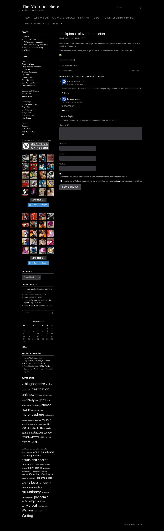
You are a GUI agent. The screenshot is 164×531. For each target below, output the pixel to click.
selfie (25, 501)
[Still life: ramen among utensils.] (25, 158)
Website (62, 164)
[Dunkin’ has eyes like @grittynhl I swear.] (33, 183)
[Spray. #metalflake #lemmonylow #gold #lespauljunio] (25, 241)
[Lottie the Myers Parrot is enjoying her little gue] (50, 158)
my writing (31, 424)
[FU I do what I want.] (50, 192)
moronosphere (33, 414)
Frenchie (44, 471)
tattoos (73, 66)
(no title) (27, 297)
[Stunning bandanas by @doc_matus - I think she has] (25, 183)
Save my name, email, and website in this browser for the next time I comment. (93, 177)
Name (62, 144)
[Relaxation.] (25, 166)
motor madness (27, 421)
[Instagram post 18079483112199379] (25, 224)
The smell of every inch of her (118, 18)
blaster (24, 456)
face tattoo (46, 468)
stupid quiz (28, 432)
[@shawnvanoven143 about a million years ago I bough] (33, 166)
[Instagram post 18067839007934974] (42, 250)
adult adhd (43, 449)
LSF (40, 483)
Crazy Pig (26, 107)
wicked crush (38, 511)
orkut (36, 424)
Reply (66, 93)
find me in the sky (31, 305)
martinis (47, 483)
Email (62, 154)
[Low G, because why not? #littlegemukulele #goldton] (50, 224)
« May (24, 347)
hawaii (29, 406)
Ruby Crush (26, 112)
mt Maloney (31, 492)
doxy (31, 467)
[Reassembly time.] (42, 241)
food (36, 400)
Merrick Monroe (28, 85)
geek (43, 400)
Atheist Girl (26, 94)
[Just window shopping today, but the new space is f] (33, 175)
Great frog (34, 474)
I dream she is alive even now (36, 289)
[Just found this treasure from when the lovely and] (50, 183)
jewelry (26, 409)
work (24, 441)
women (48, 437)
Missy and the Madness (31, 67)
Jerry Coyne (27, 96)
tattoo (43, 501)
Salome (25, 126)
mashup (40, 410)
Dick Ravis (26, 129)
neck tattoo (45, 492)
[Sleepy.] (33, 158)
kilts (32, 410)
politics (47, 424)
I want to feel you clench (40, 361)
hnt (33, 406)
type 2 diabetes (43, 506)
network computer (27, 497)
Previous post (67, 71)
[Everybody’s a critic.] (42, 158)
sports (48, 428)
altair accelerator (27, 452)
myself (24, 424)
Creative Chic (27, 77)
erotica (24, 400)
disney (39, 395)
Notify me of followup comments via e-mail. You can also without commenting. (102, 181)
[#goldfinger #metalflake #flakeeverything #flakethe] (50, 250)
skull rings (38, 427)
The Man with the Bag (88, 18)
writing (32, 441)
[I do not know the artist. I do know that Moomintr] (25, 192)
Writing (58, 25)
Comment (64, 125)
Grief (44, 474)
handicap (50, 474)
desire (42, 464)
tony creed (29, 505)
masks (24, 487)
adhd (37, 449)
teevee (48, 432)
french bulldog (36, 471)
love (35, 410)
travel (35, 437)
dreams (45, 395)
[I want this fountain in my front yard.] (25, 175)
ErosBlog (25, 75)
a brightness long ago (28, 449)
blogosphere (35, 384)
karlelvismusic (44, 477)
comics (29, 390)
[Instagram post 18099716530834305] (42, 166)
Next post (136, 71)
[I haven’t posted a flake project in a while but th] (33, 250)
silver (29, 428)
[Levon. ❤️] (42, 175)
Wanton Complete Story (37, 24)
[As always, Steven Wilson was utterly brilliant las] (33, 192)
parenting (41, 424)
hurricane (25, 478)
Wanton (27, 510)
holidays (38, 406)
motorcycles (49, 415)
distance (24, 468)
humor (46, 405)
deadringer (28, 464)
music (46, 420)
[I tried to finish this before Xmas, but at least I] (25, 233)
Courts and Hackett (29, 104)
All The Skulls (39, 363)
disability (47, 464)
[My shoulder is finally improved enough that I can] (25, 216)
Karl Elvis (80, 38)
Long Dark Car (41, 18)
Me (23, 134)
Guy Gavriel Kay (28, 131)
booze (24, 390)
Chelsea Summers (29, 72)
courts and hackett (35, 460)
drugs (50, 395)
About (28, 18)
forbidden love (26, 471)
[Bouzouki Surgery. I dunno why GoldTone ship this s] (42, 216)
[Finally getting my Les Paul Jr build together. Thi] (42, 233)
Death (37, 464)
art (23, 384)
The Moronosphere (40, 6)
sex (24, 427)
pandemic (41, 497)
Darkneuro (71, 99)
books (48, 384)
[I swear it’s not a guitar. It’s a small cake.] (42, 192)
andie (36, 452)
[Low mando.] (50, 216)
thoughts (27, 437)
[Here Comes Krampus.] (50, 233)
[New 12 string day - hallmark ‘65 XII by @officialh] (33, 224)
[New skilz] (33, 233)
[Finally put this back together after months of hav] (42, 224)
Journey (27, 369)
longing (26, 483)
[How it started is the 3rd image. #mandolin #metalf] (33, 241)
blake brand (47, 452)
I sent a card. (29, 294)
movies (37, 420)
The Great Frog (28, 115)
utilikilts (42, 437)
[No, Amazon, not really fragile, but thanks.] (33, 216)
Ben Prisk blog (28, 80)
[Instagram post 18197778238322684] (50, 166)
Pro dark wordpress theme (133, 524)
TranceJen (26, 69)
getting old (25, 474)
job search (32, 478)
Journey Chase (28, 64)
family (30, 400)
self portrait (35, 501)
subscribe (118, 181)
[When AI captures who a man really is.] (50, 175)
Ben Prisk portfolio (29, 83)
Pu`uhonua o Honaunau (63, 18)
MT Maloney (27, 110)
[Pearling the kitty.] (50, 241)
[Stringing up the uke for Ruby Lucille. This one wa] (25, 250)
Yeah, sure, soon (36, 358)
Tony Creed (26, 118)
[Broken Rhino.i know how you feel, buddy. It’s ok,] (42, 183)
